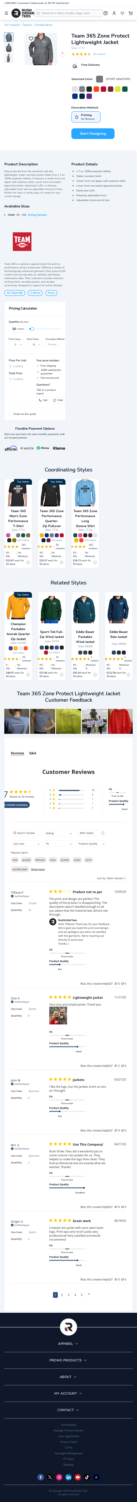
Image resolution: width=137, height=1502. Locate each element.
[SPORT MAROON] (110, 89)
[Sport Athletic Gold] (42, 535)
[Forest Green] (52, 647)
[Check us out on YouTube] (78, 1477)
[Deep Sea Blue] (114, 652)
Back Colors (33, 339)
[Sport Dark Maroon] (90, 535)
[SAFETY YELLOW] (118, 89)
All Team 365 (14, 293)
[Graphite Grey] (42, 647)
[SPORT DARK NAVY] (82, 96)
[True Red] (46, 652)
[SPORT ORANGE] (96, 89)
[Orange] (26, 648)
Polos (51, 293)
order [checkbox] (77, 860)
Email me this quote (25, 414)
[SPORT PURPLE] (89, 96)
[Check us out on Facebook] (40, 1477)
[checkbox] (10, 414)
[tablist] (68, 749)
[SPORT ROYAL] (75, 96)
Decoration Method (55, 339)
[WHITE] (75, 89)
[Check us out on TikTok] (87, 1477)
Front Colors (15, 339)
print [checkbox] (89, 860)
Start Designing (93, 133)
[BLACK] (89, 89)
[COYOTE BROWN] (28, 535)
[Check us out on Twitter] (50, 1477)
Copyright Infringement (69, 1453)
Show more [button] (38, 869)
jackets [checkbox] (65, 860)
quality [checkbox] (26, 860)
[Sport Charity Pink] (8, 535)
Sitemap (68, 1465)
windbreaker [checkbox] (20, 869)
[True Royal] (57, 647)
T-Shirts (35, 293)
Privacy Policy (68, 1442)
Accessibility (68, 1425)
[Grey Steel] (85, 652)
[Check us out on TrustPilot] (96, 1477)
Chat (60, 400)
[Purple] (11, 648)
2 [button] (62, 1295)
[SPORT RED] (103, 89)
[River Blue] (124, 652)
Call (45, 400)
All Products (12, 25)
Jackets (27, 25)
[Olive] (14, 540)
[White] (21, 648)
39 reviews (99, 54)
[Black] (62, 647)
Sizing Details (37, 215)
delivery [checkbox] (40, 860)
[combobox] (68, 13)
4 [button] (75, 1295)
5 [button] (82, 1295)
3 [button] (68, 1295)
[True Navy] (47, 647)
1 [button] (55, 1295)
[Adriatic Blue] (80, 652)
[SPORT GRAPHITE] (99, 79)
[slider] (32, 329)
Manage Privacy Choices (68, 1431)
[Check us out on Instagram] (59, 1477)
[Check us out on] (68, 1477)
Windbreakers (44, 25)
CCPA (68, 1448)
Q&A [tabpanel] (32, 753)
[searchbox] (26, 833)
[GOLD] (16, 648)
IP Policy (68, 1459)
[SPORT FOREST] (125, 89)
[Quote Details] (28, 562)
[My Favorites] (122, 13)
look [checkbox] (14, 860)
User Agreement (68, 1436)
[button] (16, 721)
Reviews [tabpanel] (17, 753)
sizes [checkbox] (53, 860)
